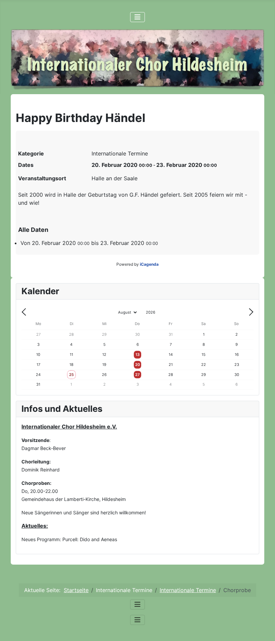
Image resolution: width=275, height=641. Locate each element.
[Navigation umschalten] (137, 17)
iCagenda (149, 264)
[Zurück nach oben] (263, 629)
